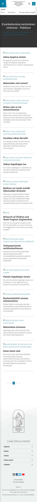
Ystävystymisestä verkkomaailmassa (13, 247)
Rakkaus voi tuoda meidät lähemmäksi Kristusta (16, 189)
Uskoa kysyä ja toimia (14, 56)
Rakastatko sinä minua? (15, 83)
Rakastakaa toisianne (14, 326)
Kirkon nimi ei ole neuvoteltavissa (12, 108)
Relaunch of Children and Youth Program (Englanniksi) (17, 218)
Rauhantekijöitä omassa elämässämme (15, 299)
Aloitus (3, 12)
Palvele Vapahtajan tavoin (16, 276)
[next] (23, 383)
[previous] (4, 383)
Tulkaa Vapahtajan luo (14, 164)
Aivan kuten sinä (11, 350)
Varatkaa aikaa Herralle (15, 138)
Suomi (3, 9)
